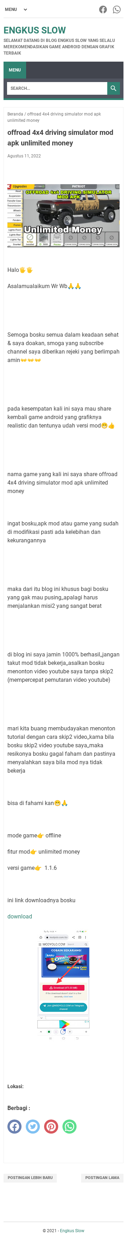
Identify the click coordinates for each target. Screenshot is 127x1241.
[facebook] (14, 1127)
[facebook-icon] (103, 9)
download (19, 916)
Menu (15, 70)
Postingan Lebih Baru (30, 1177)
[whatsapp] (69, 1127)
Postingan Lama (102, 1177)
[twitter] (33, 1127)
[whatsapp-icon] (117, 9)
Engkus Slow (35, 30)
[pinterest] (51, 1127)
